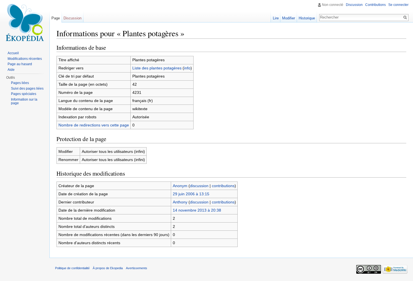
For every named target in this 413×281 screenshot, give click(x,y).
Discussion (354, 5)
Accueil (13, 53)
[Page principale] (24, 22)
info (187, 68)
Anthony (180, 202)
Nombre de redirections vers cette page (93, 125)
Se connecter (398, 5)
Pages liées (20, 83)
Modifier (288, 18)
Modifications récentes (25, 59)
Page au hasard (20, 64)
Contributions (375, 5)
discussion (199, 185)
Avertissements (136, 268)
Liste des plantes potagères (156, 68)
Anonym (180, 185)
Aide (11, 70)
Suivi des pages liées (27, 88)
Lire (276, 18)
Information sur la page (24, 101)
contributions (223, 185)
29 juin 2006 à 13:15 (191, 194)
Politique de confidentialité (72, 268)
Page (55, 18)
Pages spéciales (23, 94)
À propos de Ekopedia (108, 268)
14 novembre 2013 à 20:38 (197, 210)
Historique (307, 18)
